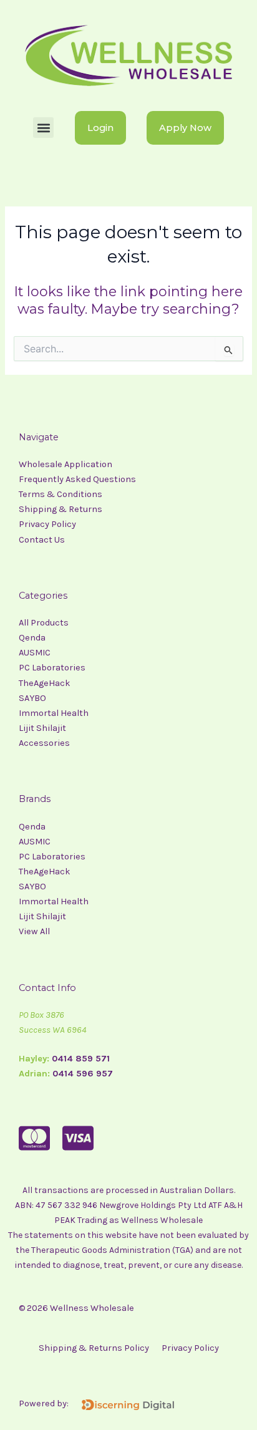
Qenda (33, 637)
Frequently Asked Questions (77, 479)
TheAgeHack (44, 683)
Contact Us (42, 539)
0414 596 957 (82, 1073)
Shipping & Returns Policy (94, 1348)
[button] (43, 127)
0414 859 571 (81, 1058)
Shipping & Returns (60, 509)
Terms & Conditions (60, 494)
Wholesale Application (65, 464)
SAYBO (33, 698)
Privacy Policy (47, 524)
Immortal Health (54, 713)
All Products (44, 622)
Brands (35, 798)
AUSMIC (35, 652)
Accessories (44, 743)
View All (34, 931)
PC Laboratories (52, 667)
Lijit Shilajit (42, 728)
